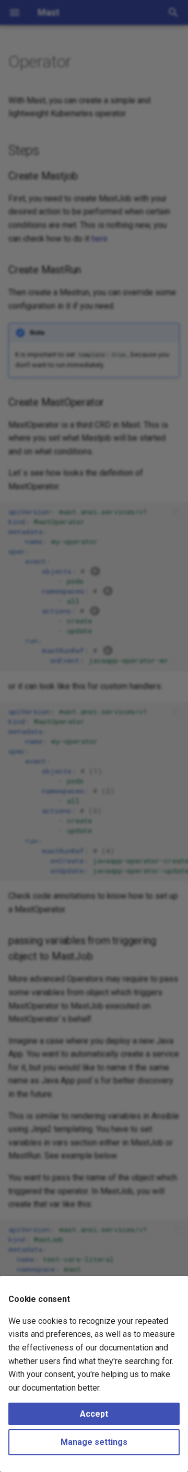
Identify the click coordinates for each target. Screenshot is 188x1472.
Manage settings (94, 1442)
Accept (94, 1414)
